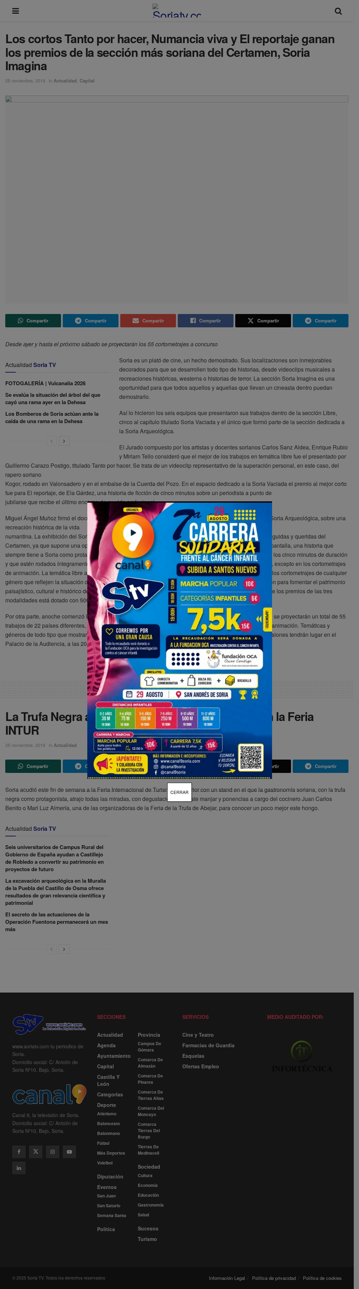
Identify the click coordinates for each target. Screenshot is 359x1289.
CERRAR (179, 792)
